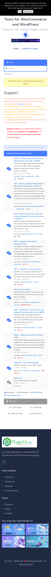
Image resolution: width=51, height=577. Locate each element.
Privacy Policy (11, 490)
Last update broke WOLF (28, 327)
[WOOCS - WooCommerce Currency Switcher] (13, 529)
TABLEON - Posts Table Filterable (26, 363)
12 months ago (35, 370)
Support (8, 504)
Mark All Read (37, 392)
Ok (20, 12)
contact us (21, 104)
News (7, 509)
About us (9, 477)
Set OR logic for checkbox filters (30, 261)
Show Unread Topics (13, 395)
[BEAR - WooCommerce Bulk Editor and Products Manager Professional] (37, 529)
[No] (48, 8)
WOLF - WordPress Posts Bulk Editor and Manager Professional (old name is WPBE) (29, 311)
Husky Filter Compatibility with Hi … (31, 302)
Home (16, 49)
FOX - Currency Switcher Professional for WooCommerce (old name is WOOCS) (29, 185)
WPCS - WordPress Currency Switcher (28, 269)
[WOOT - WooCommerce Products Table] (13, 541)
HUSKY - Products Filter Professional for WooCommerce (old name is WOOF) (28, 160)
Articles (8, 513)
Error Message (25, 370)
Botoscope (18, 378)
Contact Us (9, 481)
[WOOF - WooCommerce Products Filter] (37, 541)
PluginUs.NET (36, 561)
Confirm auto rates (26, 282)
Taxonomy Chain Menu (22, 289)
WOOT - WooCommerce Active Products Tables (28, 336)
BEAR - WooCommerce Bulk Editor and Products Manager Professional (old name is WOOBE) (29, 216)
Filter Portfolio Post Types (28, 355)
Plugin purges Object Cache (29, 234)
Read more (28, 12)
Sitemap (8, 486)
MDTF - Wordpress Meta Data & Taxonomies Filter (25, 243)
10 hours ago (20, 209)
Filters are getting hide (27, 176)
